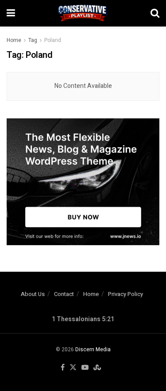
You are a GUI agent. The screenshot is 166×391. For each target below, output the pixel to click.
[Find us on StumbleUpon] (97, 368)
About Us (33, 294)
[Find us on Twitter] (73, 368)
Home (14, 40)
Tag (32, 40)
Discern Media (93, 349)
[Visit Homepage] (83, 13)
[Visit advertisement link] (83, 182)
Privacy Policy (125, 294)
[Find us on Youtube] (85, 368)
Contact (64, 294)
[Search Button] (155, 13)
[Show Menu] (11, 13)
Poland (52, 40)
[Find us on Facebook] (63, 368)
